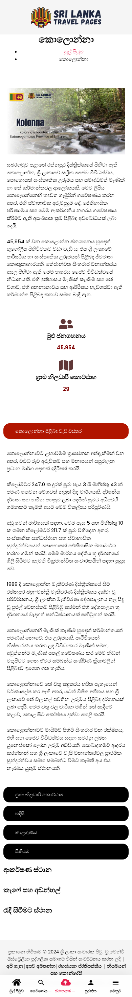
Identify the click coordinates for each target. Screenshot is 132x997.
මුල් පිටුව (74, 51)
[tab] (66, 431)
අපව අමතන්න (41, 966)
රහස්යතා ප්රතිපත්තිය (80, 966)
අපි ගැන (14, 966)
